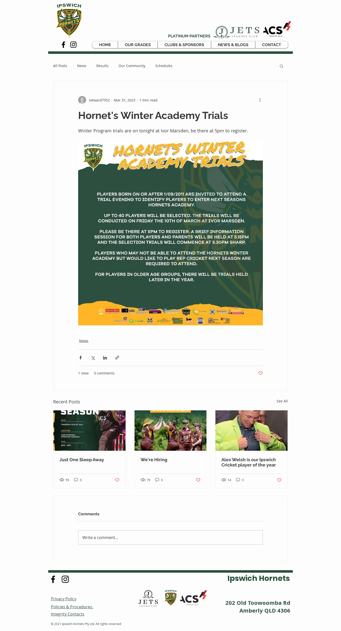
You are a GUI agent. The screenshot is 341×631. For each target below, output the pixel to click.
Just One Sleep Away (81, 459)
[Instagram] (73, 44)
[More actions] (260, 100)
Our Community (132, 65)
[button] (138, 44)
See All (282, 401)
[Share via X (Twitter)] (92, 357)
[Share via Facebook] (80, 357)
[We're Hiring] (171, 430)
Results (102, 65)
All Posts (60, 65)
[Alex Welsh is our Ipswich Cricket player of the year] (251, 430)
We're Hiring (154, 459)
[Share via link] (117, 357)
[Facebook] (63, 44)
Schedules (163, 65)
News (81, 65)
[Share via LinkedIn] (105, 357)
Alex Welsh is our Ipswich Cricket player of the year (248, 462)
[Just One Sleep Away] (89, 430)
